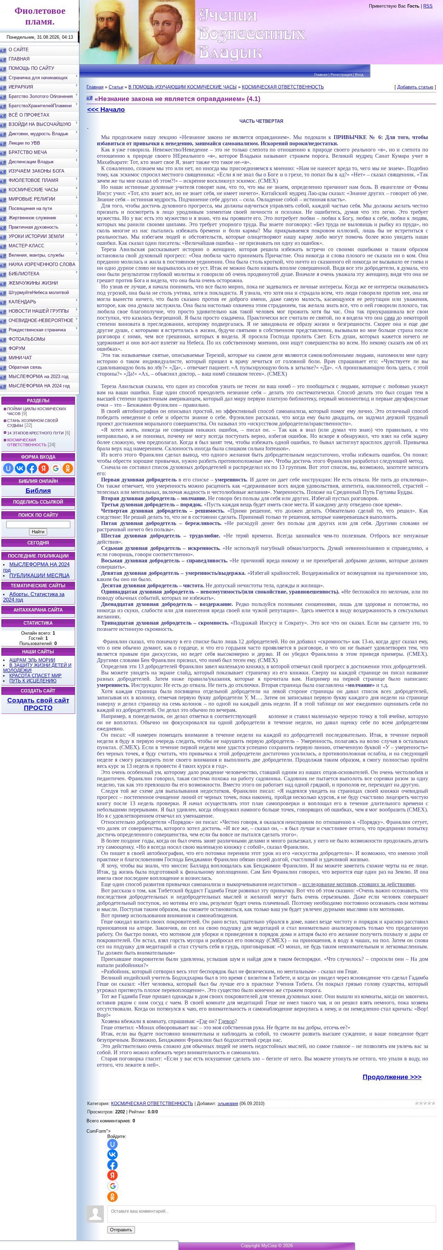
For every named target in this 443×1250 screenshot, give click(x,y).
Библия (38, 490)
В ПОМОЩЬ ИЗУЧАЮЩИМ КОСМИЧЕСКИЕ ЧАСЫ (182, 87)
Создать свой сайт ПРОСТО (38, 704)
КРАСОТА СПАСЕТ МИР (35, 675)
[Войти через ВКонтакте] (20, 468)
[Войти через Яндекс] (43, 468)
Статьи (116, 87)
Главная (320, 74)
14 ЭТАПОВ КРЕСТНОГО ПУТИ (35, 433)
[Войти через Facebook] (32, 468)
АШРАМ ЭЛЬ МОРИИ (32, 660)
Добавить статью (415, 87)
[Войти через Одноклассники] (68, 468)
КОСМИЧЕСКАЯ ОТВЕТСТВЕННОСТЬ (283, 87)
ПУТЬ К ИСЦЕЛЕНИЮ (32, 680)
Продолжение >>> (392, 1077)
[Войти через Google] (55, 468)
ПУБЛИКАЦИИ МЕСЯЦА (39, 575)
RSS (428, 6)
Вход (359, 74)
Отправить (121, 1229)
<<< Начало (106, 109)
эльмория (228, 1103)
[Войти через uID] (8, 468)
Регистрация (341, 74)
